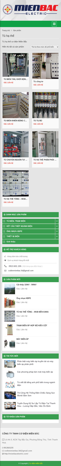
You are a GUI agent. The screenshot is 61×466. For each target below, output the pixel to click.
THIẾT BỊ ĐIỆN (13, 236)
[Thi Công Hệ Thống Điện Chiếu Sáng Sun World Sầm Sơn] (10, 395)
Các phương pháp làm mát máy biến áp (35, 372)
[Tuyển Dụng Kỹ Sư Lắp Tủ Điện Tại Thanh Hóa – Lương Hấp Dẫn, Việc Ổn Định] (10, 406)
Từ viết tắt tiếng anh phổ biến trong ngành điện (36, 383)
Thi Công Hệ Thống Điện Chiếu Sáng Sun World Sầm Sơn (36, 394)
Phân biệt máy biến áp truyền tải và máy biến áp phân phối (35, 362)
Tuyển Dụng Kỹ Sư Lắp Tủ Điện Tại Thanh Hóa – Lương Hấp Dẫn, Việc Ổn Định (36, 404)
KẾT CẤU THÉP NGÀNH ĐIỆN (19, 226)
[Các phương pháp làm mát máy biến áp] (10, 374)
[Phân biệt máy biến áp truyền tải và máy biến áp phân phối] (10, 364)
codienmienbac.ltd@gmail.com (20, 271)
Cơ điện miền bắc (36, 463)
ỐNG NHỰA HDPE (14, 231)
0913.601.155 (15, 266)
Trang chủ (6, 30)
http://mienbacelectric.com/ (16, 454)
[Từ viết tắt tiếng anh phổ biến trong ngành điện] (10, 385)
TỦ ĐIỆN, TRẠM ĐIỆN (16, 221)
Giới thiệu (11, 242)
